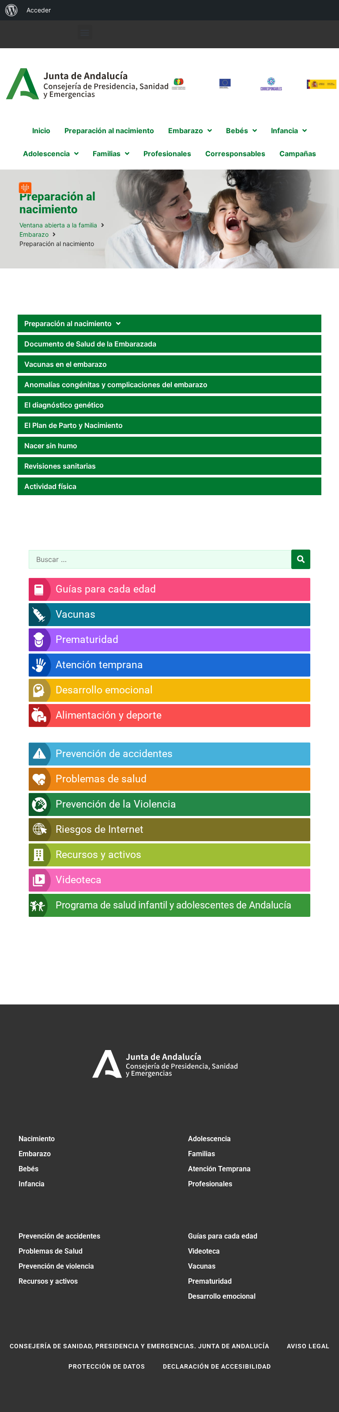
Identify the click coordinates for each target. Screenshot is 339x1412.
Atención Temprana (219, 1169)
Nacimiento (37, 1139)
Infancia (32, 1184)
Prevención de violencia (56, 1266)
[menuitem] (11, 10)
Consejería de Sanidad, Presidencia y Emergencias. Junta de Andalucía (139, 1346)
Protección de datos (106, 1366)
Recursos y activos (48, 1281)
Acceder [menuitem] (38, 10)
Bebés (28, 1169)
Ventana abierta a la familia (58, 225)
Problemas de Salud (51, 1251)
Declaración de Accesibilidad (217, 1366)
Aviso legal (308, 1346)
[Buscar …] (160, 559)
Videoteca (204, 1251)
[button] (85, 32)
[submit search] (300, 559)
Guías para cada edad (222, 1236)
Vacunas (201, 1266)
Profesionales (210, 1184)
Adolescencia (209, 1139)
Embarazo (34, 234)
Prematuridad (210, 1281)
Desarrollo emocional (222, 1296)
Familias (201, 1154)
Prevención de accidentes (59, 1236)
